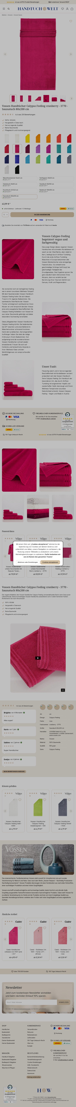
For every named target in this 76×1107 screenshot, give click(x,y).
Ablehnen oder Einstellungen (28, 562)
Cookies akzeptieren (50, 562)
